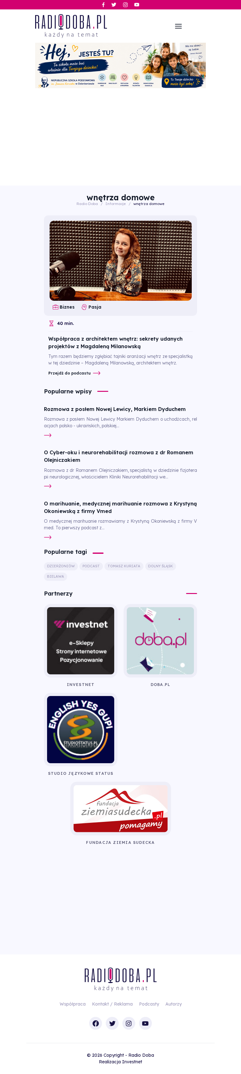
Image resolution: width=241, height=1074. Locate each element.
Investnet (132, 1062)
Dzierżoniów (61, 566)
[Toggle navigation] (178, 26)
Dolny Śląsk (160, 566)
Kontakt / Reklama (112, 1004)
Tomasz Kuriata (124, 566)
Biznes (67, 307)
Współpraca (73, 1004)
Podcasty (149, 1004)
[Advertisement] (120, 135)
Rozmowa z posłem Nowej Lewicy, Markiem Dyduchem (115, 409)
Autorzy (173, 1004)
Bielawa (55, 576)
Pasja (94, 307)
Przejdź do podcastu (69, 373)
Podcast (91, 566)
